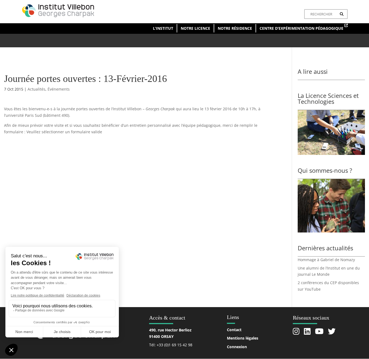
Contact (234, 329)
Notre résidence (235, 28)
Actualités (36, 89)
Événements (59, 89)
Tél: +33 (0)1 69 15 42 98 (170, 344)
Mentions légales (242, 338)
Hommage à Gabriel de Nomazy (326, 259)
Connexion (237, 346)
